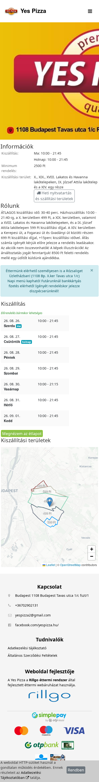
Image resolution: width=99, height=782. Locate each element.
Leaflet (50, 565)
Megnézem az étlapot (22, 433)
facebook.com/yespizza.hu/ (37, 625)
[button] (50, 502)
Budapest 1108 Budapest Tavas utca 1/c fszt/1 (52, 595)
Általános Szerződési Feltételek (32, 655)
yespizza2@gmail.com (33, 615)
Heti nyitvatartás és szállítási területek (54, 195)
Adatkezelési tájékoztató (27, 648)
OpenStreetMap (70, 565)
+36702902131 (26, 605)
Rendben (76, 770)
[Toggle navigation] (90, 11)
